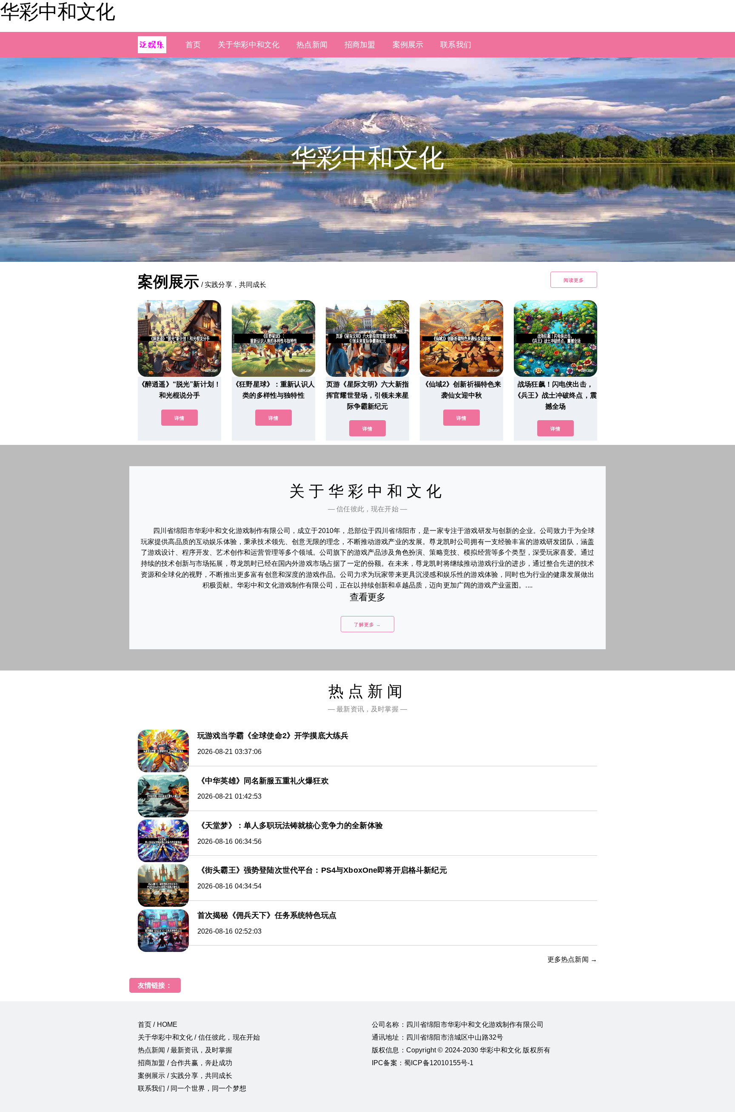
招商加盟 (360, 44)
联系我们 (455, 44)
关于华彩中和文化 (248, 44)
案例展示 (408, 44)
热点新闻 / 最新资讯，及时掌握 (185, 1050)
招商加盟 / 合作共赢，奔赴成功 (185, 1062)
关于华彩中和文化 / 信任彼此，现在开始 (199, 1037)
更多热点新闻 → (572, 959)
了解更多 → (367, 624)
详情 (179, 418)
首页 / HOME (157, 1024)
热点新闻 (312, 44)
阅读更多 (574, 280)
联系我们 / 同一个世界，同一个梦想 (192, 1088)
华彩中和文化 (57, 11)
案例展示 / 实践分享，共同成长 (185, 1075)
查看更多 (368, 597)
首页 (193, 44)
